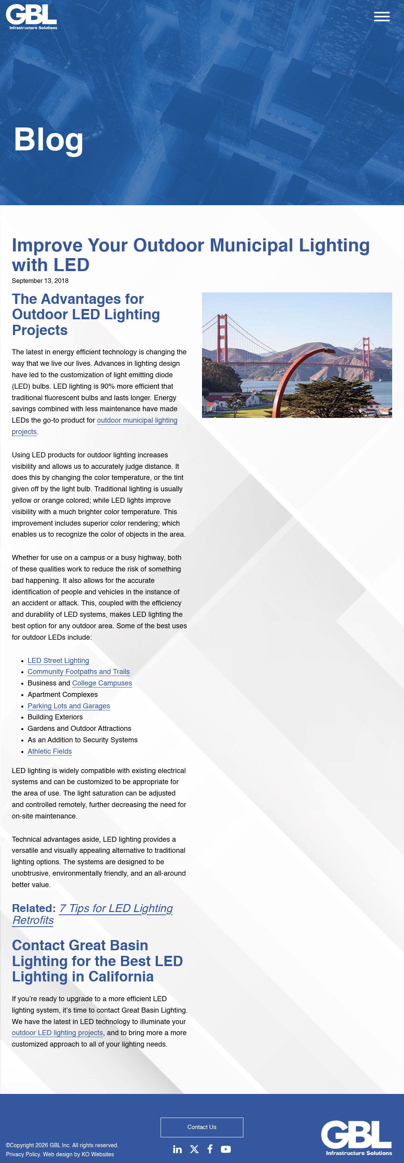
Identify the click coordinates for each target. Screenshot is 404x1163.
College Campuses (102, 683)
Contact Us (202, 1127)
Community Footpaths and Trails (79, 672)
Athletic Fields (50, 751)
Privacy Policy (23, 1154)
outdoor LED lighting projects (57, 1033)
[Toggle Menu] (382, 16)
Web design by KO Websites (78, 1154)
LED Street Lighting (58, 661)
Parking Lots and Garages (69, 706)
